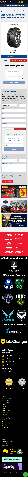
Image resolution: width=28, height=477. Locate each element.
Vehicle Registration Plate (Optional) (8, 157)
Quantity (21, 103)
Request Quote (7, 181)
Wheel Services (6, 422)
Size (3, 103)
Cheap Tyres (5, 445)
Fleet (3, 430)
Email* (4, 118)
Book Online (6, 428)
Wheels (4, 408)
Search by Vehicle (6, 398)
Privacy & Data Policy (10, 473)
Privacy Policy (9, 176)
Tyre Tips (4, 406)
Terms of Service (20, 176)
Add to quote (10, 56)
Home (4, 11)
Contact (4, 426)
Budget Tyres (5, 443)
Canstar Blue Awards (7, 441)
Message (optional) (7, 163)
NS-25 (14, 50)
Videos (4, 434)
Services (4, 414)
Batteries (4, 416)
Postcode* (5, 123)
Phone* (4, 113)
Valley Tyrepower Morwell (15, 5)
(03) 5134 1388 (10, 362)
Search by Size (6, 400)
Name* (4, 108)
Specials (4, 424)
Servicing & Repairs (7, 418)
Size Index (4, 439)
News (3, 432)
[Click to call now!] (18, 2)
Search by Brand (6, 402)
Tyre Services (5, 420)
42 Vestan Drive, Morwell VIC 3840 (15, 359)
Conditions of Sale (20, 473)
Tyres (3, 396)
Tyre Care (4, 404)
